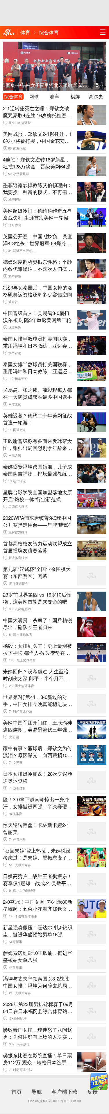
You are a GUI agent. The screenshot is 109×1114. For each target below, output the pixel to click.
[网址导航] (102, 32)
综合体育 (49, 32)
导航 (36, 1091)
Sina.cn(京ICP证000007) (45, 1100)
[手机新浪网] (9, 33)
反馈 (92, 1091)
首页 (16, 1091)
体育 (25, 32)
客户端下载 (64, 1091)
